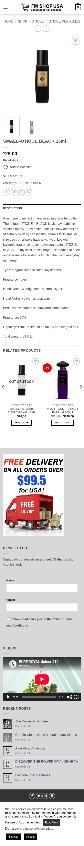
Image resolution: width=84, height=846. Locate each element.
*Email (10, 599)
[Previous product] (46, 28)
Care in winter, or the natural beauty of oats (46, 735)
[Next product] (38, 28)
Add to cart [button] (62, 422)
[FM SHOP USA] (42, 7)
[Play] (8, 697)
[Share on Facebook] (6, 192)
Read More (51, 822)
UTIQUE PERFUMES (64, 21)
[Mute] (69, 697)
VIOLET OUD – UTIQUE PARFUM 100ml (62, 410)
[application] (42, 679)
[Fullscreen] (76, 697)
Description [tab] (12, 208)
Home (8, 21)
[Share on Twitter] (14, 192)
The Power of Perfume (31, 721)
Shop (22, 21)
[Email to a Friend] (21, 192)
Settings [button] (13, 836)
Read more (21, 422)
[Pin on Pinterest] (28, 192)
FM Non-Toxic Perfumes (32, 775)
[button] (5, 7)
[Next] (74, 75)
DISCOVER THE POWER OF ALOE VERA (46, 761)
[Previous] (9, 75)
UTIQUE (38, 21)
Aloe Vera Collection (30, 748)
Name (10, 580)
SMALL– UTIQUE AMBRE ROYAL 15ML (22, 410)
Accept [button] (30, 836)
